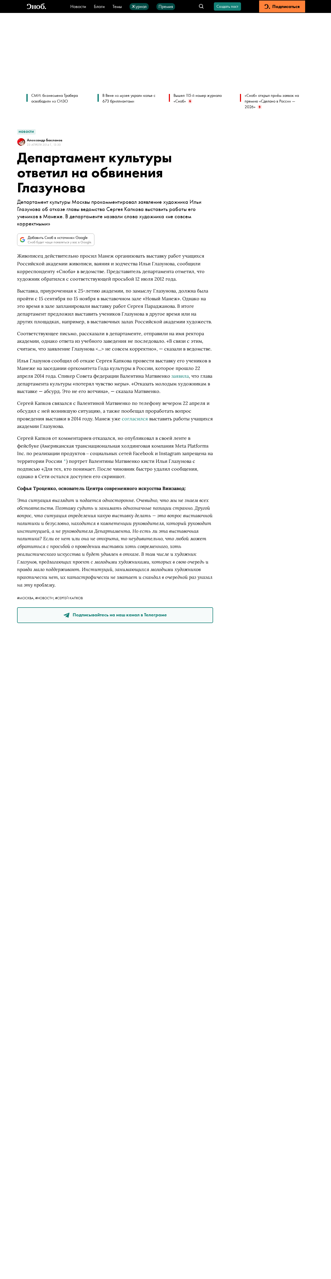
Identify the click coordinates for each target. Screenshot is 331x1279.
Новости (78, 6)
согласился (135, 419)
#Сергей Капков (69, 598)
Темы (117, 6)
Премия (166, 6)
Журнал (139, 6)
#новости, (45, 598)
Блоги (99, 6)
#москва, (26, 598)
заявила (180, 376)
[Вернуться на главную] (36, 6)
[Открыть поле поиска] (201, 6)
